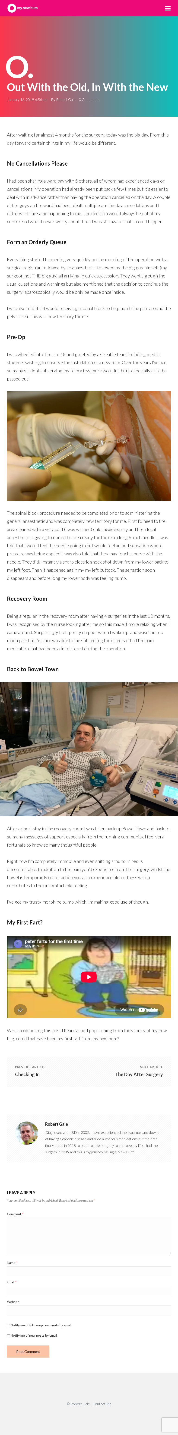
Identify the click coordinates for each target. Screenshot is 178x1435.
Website (13, 1302)
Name (12, 1263)
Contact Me (102, 1404)
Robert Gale (66, 99)
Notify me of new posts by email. (34, 1335)
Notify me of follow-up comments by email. (41, 1325)
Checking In (27, 1074)
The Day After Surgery (139, 1074)
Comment (15, 1214)
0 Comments (89, 99)
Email (12, 1282)
